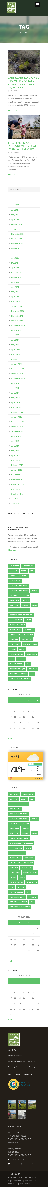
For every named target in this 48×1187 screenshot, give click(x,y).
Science (22, 649)
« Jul (10, 738)
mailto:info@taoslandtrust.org (24, 1164)
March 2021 (16, 301)
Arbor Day (13, 571)
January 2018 (16, 470)
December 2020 (17, 311)
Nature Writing (15, 629)
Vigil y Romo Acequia (17, 669)
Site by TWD (25, 1184)
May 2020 (15, 345)
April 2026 (15, 219)
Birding (12, 576)
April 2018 (15, 455)
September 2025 (18, 243)
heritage (25, 605)
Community (23, 576)
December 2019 (17, 369)
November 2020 (17, 316)
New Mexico (29, 629)
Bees (31, 571)
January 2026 (16, 229)
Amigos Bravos (28, 566)
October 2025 (17, 239)
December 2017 (17, 475)
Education (25, 595)
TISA (28, 664)
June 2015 (15, 503)
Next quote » (13, 550)
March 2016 (16, 489)
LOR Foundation (16, 620)
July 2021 (15, 287)
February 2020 (17, 359)
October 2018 (17, 426)
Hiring (34, 605)
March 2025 (16, 272)
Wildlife (24, 673)
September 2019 (18, 378)
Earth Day (13, 595)
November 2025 (17, 234)
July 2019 (15, 388)
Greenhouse (14, 605)
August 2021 (16, 282)
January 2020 (16, 364)
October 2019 (17, 373)
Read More (13, 110)
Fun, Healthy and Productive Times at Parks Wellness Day (22, 145)
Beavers (24, 571)
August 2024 (16, 277)
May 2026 (15, 215)
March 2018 (16, 460)
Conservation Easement (18, 585)
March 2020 (16, 354)
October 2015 (17, 494)
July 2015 (15, 499)
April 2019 (15, 402)
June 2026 (15, 210)
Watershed (33, 669)
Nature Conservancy (17, 624)
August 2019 (16, 383)
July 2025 (15, 253)
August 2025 (16, 248)
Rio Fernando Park (30, 644)
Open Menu (37, 4)
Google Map (13, 1142)
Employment (14, 600)
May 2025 (15, 263)
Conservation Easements (19, 590)
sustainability (32, 654)
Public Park (14, 639)
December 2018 (17, 422)
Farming (26, 600)
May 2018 (15, 450)
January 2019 (16, 417)
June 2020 (15, 340)
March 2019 (16, 407)
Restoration (26, 639)
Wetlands (13, 673)
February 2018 (17, 465)
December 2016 (17, 484)
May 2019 (15, 397)
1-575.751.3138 (17, 1159)
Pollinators (28, 634)
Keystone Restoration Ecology (21, 615)
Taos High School (16, 664)
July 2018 (15, 441)
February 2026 (17, 224)
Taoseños (20, 659)
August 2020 (16, 330)
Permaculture (15, 634)
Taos (11, 659)
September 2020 (18, 325)
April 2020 (15, 349)
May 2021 (15, 292)
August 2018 (16, 436)
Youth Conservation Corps (20, 678)
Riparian (13, 649)
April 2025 (15, 267)
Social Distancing (16, 654)
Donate (34, 590)
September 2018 (18, 431)
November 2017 (17, 479)
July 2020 (15, 335)
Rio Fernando (15, 644)
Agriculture (14, 566)
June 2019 (15, 393)
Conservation (15, 580)
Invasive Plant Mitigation (19, 610)
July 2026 (15, 205)
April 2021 (15, 296)
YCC (32, 673)
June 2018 (15, 446)
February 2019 (17, 412)
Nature (28, 620)
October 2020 (17, 320)
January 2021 (16, 306)
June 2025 (15, 258)
